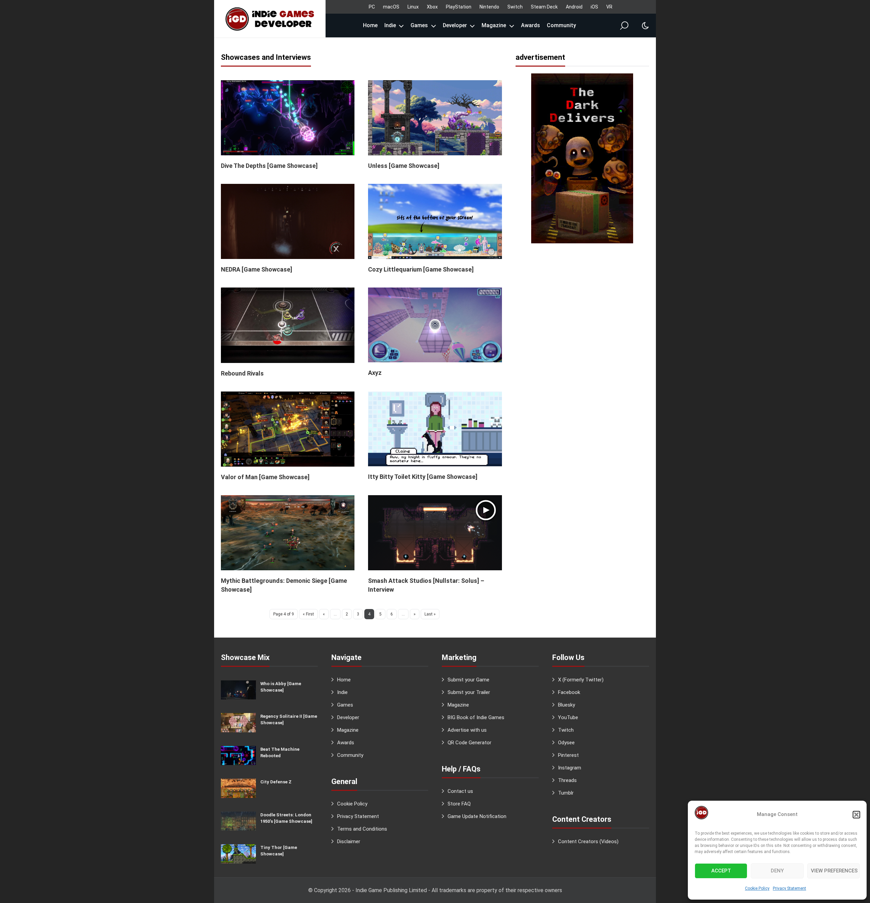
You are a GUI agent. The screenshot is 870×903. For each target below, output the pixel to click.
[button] (856, 814)
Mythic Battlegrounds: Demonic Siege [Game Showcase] (284, 585)
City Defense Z (276, 781)
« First (308, 614)
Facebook (569, 692)
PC (372, 7)
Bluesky (566, 705)
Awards (530, 25)
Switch (515, 7)
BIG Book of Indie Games (476, 717)
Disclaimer (348, 841)
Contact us (460, 791)
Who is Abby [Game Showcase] (280, 687)
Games (419, 25)
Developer (455, 25)
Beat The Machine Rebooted (279, 752)
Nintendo (489, 7)
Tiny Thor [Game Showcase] (278, 850)
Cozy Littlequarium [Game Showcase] (421, 269)
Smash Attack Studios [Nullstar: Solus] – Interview (426, 585)
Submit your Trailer (469, 692)
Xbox (432, 7)
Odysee (566, 743)
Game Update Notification (477, 816)
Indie (390, 25)
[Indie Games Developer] (270, 18)
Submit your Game (468, 680)
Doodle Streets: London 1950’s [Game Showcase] (286, 818)
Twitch (566, 730)
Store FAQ (459, 804)
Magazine (494, 25)
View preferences (834, 871)
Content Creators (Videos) (588, 841)
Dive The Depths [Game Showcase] (269, 165)
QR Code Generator (469, 743)
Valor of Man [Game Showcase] (265, 477)
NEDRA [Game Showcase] (256, 269)
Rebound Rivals (242, 373)
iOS (594, 7)
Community (561, 25)
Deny (777, 871)
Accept (721, 871)
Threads (567, 780)
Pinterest (568, 755)
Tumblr (566, 793)
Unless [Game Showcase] (403, 165)
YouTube (568, 717)
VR (609, 7)
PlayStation (458, 7)
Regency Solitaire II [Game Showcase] (288, 719)
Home (370, 25)
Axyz (375, 372)
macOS (391, 7)
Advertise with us (467, 730)
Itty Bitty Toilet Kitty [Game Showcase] (422, 476)
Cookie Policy (757, 888)
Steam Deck (544, 7)
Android (574, 7)
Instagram (569, 768)
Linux (413, 7)
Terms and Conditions (362, 829)
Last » (430, 614)
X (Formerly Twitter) (581, 680)
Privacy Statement (789, 888)
